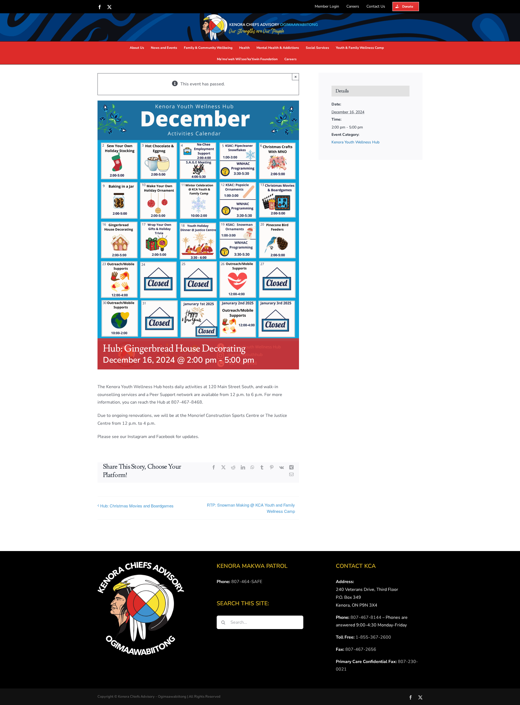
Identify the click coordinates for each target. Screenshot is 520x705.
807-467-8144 (365, 617)
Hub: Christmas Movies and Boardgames (137, 505)
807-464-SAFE (246, 582)
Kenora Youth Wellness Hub (355, 142)
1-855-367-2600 (373, 637)
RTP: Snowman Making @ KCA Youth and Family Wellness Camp (251, 508)
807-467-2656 (360, 649)
